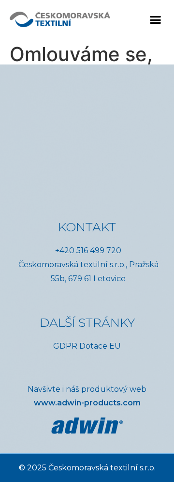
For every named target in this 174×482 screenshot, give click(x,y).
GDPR (65, 346)
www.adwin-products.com (87, 402)
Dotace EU (100, 346)
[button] (155, 19)
